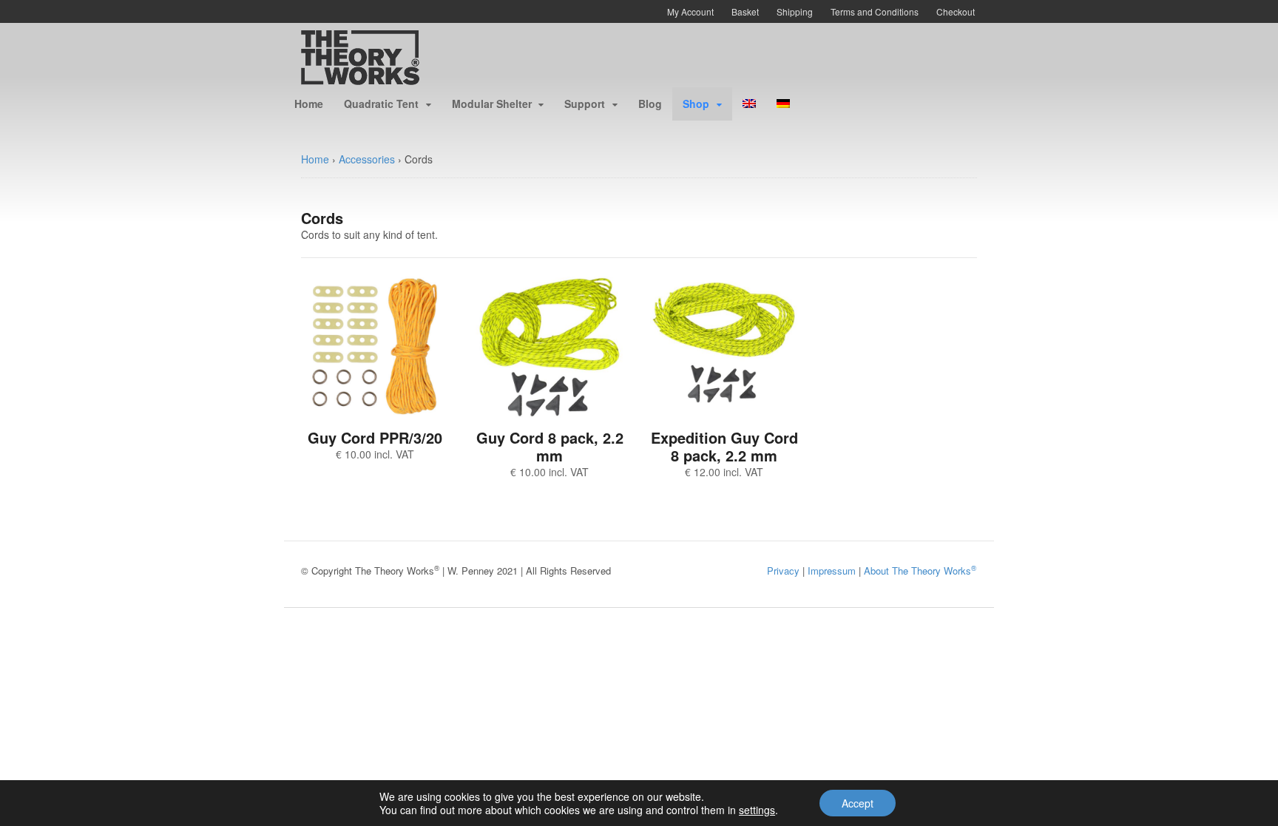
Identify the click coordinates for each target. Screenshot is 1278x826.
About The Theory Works (920, 570)
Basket (745, 11)
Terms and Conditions (875, 11)
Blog (650, 103)
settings (757, 809)
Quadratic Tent (381, 103)
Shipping (795, 11)
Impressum (832, 570)
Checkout (955, 11)
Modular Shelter (492, 103)
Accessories (367, 159)
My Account (690, 11)
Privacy (783, 570)
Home (308, 103)
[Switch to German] (783, 104)
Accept (857, 803)
